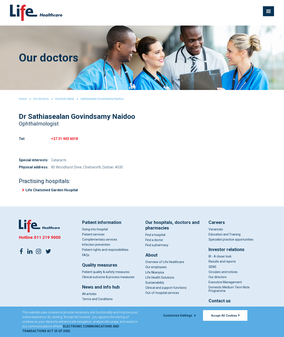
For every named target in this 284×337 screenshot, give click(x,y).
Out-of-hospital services (162, 293)
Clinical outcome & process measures (108, 277)
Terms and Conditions (97, 299)
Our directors (218, 277)
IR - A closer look (220, 256)
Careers (217, 222)
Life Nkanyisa (154, 272)
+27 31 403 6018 (64, 139)
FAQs (85, 255)
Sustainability (154, 282)
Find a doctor (154, 240)
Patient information (101, 222)
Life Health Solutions (159, 277)
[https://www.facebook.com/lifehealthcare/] (21, 251)
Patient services (93, 234)
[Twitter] (48, 251)
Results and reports (222, 261)
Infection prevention (96, 244)
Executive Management (225, 282)
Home (23, 98)
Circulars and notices (223, 272)
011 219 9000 (47, 237)
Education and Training (225, 234)
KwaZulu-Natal (64, 98)
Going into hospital (95, 229)
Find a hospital (155, 235)
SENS (212, 267)
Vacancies (216, 229)
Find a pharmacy (156, 245)
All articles (89, 294)
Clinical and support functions (166, 287)
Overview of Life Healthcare (164, 262)
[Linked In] (30, 251)
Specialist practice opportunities (231, 239)
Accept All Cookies (224, 315)
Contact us (220, 300)
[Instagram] (38, 251)
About (151, 255)
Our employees (156, 267)
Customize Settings (178, 315)
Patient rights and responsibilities (105, 249)
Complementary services (99, 239)
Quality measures (99, 265)
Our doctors (41, 98)
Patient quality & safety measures (106, 272)
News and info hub (101, 287)
